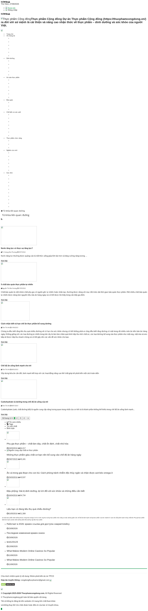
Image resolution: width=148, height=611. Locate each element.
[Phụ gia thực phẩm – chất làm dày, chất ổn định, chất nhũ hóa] (13, 439)
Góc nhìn (9, 173)
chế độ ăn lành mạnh (83, 517)
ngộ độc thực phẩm (36, 519)
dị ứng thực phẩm (95, 517)
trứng (126, 517)
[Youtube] (9, 2)
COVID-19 (14, 175)
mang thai (26, 517)
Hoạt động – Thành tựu (19, 52)
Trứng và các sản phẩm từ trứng (22, 121)
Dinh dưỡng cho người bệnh (20, 71)
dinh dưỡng (18, 519)
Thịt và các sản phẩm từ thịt (20, 115)
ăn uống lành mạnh (119, 517)
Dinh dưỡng (10, 58)
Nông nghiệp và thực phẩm (20, 203)
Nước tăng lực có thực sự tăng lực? (17, 248)
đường (70, 517)
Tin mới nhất (12, 426)
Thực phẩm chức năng (14, 138)
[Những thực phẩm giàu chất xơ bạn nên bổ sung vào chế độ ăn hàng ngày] (22, 450)
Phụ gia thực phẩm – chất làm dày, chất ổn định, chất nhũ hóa (37, 443)
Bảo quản (9, 100)
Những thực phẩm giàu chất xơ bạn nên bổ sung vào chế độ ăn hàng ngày (44, 455)
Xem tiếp (4, 261)
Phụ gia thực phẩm (17, 163)
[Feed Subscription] (1, 219)
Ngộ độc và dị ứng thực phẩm (21, 160)
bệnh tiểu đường (26, 519)
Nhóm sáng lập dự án (18, 49)
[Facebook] (2, 2)
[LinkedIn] (7, 2)
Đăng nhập (12, 10)
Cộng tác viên (15, 56)
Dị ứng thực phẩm (17, 83)
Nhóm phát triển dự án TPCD (42, 576)
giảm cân (74, 517)
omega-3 (32, 517)
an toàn (65, 517)
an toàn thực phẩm (7, 517)
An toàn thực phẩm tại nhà (20, 97)
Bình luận (11, 428)
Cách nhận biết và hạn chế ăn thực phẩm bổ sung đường (26, 324)
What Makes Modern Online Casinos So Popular (31, 551)
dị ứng (48, 517)
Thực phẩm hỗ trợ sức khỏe (20, 75)
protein (13, 519)
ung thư (44, 517)
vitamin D (107, 517)
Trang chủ (9, 34)
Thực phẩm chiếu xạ (18, 94)
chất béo (131, 517)
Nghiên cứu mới (11, 150)
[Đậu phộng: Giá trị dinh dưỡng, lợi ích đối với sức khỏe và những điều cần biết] (13, 486)
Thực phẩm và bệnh (18, 156)
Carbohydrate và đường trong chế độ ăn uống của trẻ (24, 402)
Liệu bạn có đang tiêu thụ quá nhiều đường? (29, 509)
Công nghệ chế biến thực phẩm (21, 170)
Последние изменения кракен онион (26, 533)
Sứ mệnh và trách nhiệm (19, 38)
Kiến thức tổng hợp (17, 206)
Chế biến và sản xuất (13, 112)
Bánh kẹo (14, 132)
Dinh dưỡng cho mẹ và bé (20, 64)
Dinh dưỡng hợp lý (17, 68)
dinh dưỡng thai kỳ (18, 517)
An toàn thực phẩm (12, 77)
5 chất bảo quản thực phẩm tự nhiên (17, 284)
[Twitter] (4, 2)
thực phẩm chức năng (56, 517)
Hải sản (13, 118)
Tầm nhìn (14, 42)
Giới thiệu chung (16, 141)
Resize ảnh (11, 8)
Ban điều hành (16, 45)
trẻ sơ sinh (38, 517)
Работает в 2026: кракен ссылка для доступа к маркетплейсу (38, 524)
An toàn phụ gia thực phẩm (20, 87)
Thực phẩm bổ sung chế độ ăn (21, 147)
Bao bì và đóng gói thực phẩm (21, 102)
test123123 (12, 542)
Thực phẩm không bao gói (20, 106)
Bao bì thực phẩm (17, 167)
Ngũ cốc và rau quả (17, 128)
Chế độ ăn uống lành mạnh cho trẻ (16, 366)
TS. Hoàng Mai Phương (9, 252)
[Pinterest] (6, 2)
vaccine (102, 517)
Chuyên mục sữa (17, 200)
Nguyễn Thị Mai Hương (9, 288)
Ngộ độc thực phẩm (17, 80)
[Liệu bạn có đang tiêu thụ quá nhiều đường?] (13, 505)
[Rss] (1, 2)
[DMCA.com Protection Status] (8, 585)
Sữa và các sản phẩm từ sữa (21, 125)
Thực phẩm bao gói (17, 109)
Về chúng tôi (10, 36)
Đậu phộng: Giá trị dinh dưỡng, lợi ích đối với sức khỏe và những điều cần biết (46, 491)
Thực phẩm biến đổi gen (19, 90)
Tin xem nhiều (15, 422)
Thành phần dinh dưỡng (19, 61)
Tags (11, 424)
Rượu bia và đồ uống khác (20, 135)
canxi (112, 517)
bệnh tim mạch (6, 519)
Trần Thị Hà (6, 327)
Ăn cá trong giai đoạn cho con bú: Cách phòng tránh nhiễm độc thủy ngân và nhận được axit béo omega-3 (60, 473)
